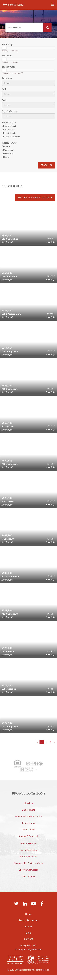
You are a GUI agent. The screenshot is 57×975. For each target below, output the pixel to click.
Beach (7, 146)
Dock (6, 157)
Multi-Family (10, 133)
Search (45, 165)
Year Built (7, 55)
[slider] (4, 48)
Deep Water (9, 153)
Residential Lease (12, 136)
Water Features (9, 142)
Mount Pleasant (28, 843)
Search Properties (28, 920)
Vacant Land (10, 126)
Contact (28, 938)
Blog (28, 932)
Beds (4, 100)
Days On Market (10, 111)
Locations (7, 78)
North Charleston (28, 849)
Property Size (8, 66)
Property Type (9, 122)
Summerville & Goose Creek (28, 863)
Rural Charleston (28, 856)
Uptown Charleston (28, 869)
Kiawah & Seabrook (28, 836)
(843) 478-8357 (28, 945)
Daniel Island (28, 809)
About (28, 926)
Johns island (28, 829)
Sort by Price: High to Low (34, 197)
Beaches (28, 803)
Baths (4, 89)
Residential (9, 129)
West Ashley (28, 876)
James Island (28, 822)
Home (28, 914)
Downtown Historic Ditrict (28, 816)
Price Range (8, 44)
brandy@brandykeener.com (28, 949)
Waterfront (9, 150)
